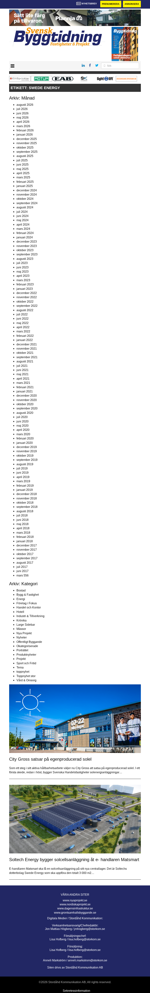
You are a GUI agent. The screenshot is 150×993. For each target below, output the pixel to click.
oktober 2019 (24, 455)
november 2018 (26, 498)
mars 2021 (23, 382)
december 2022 (26, 293)
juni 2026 (22, 113)
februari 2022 (25, 335)
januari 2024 (24, 237)
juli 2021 (22, 365)
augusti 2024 (24, 207)
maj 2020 (22, 425)
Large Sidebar (25, 624)
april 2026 (22, 121)
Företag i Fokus (26, 603)
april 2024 (22, 224)
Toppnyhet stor (25, 676)
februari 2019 (25, 485)
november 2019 (26, 451)
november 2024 (26, 194)
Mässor (21, 628)
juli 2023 (22, 263)
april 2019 (22, 477)
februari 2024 (25, 233)
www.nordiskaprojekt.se (75, 904)
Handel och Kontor (28, 607)
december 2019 (26, 447)
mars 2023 (23, 280)
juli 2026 (22, 108)
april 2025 (22, 173)
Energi (20, 599)
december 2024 (26, 190)
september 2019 (27, 459)
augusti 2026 (24, 104)
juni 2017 (22, 571)
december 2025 (26, 138)
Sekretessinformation (76, 990)
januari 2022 (24, 340)
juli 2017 (22, 566)
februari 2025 (25, 181)
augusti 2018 (24, 511)
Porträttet (22, 650)
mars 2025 (23, 177)
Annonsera (132, 4)
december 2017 (26, 545)
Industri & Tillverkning (30, 616)
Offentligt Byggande (29, 641)
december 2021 (26, 344)
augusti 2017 (24, 562)
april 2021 (22, 378)
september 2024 (27, 203)
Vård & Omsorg (26, 680)
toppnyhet (22, 671)
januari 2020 (24, 442)
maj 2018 (22, 524)
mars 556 (22, 575)
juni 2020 (22, 421)
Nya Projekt (24, 633)
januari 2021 (24, 391)
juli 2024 (22, 211)
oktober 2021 (24, 352)
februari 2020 (25, 438)
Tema (20, 667)
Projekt (21, 658)
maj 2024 (22, 220)
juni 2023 (22, 267)
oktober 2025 (24, 147)
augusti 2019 (24, 464)
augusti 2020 (24, 412)
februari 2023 (25, 284)
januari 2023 (24, 288)
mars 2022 (23, 331)
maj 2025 (22, 169)
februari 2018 (25, 536)
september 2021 (27, 357)
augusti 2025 (24, 156)
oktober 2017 (24, 554)
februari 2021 (25, 387)
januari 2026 (24, 134)
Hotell (20, 611)
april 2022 (22, 327)
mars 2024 (23, 228)
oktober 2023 (24, 250)
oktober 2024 (24, 198)
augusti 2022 (24, 310)
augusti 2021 (24, 361)
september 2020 (27, 408)
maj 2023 (22, 271)
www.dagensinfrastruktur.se (75, 908)
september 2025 (27, 151)
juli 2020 (22, 417)
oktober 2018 (24, 502)
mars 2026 (23, 126)
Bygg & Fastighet (27, 594)
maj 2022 (22, 323)
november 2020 (26, 400)
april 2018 (22, 528)
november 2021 (26, 348)
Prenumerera (110, 4)
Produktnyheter (26, 654)
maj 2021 (22, 374)
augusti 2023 (24, 258)
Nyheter (21, 637)
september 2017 (27, 558)
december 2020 (26, 395)
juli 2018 (22, 515)
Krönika (21, 620)
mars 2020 (23, 434)
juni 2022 (22, 318)
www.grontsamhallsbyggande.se (75, 912)
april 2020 (22, 429)
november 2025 (26, 143)
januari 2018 (24, 541)
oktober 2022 (24, 301)
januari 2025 (24, 186)
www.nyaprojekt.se (75, 900)
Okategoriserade (27, 646)
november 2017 (26, 549)
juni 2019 (22, 472)
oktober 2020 (24, 404)
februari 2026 (25, 130)
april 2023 (22, 275)
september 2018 (27, 506)
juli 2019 (22, 468)
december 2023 (26, 241)
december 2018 (26, 494)
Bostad (21, 590)
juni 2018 (22, 519)
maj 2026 (22, 117)
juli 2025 (22, 160)
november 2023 (26, 246)
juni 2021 (22, 370)
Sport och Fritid (26, 663)
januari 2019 (24, 489)
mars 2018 (23, 532)
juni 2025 (22, 164)
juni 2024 (22, 216)
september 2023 (27, 254)
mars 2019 (23, 481)
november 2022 (26, 297)
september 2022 (27, 305)
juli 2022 (22, 314)
